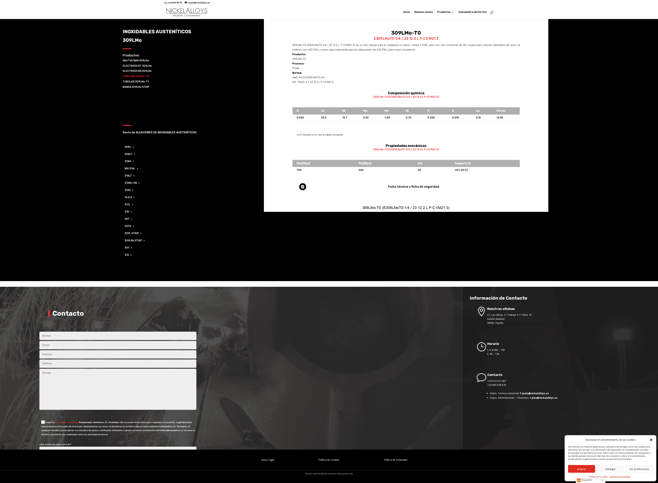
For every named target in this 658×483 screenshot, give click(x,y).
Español (586, 480)
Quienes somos (423, 12)
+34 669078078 (174, 2)
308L (128, 147)
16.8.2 (128, 197)
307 (127, 248)
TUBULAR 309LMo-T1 (136, 81)
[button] (651, 440)
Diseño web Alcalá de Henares (321, 473)
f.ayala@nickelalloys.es (534, 393)
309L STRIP (132, 233)
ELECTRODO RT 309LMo (137, 65)
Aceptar (581, 469)
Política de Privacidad (66, 422)
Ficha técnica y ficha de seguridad (413, 187)
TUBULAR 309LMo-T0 (136, 76)
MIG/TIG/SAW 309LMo (136, 60)
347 (127, 219)
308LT (128, 154)
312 (127, 255)
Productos (444, 12)
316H (128, 190)
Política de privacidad (619, 476)
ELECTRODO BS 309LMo (137, 71)
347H (128, 226)
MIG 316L (130, 168)
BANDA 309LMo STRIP (136, 87)
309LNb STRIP (133, 240)
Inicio (406, 12)
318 (127, 212)
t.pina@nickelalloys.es (543, 397)
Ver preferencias (639, 469)
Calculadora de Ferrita (472, 12)
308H (128, 161)
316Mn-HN (131, 183)
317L (127, 204)
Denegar (610, 469)
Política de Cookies (598, 476)
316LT (128, 176)
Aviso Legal (267, 459)
